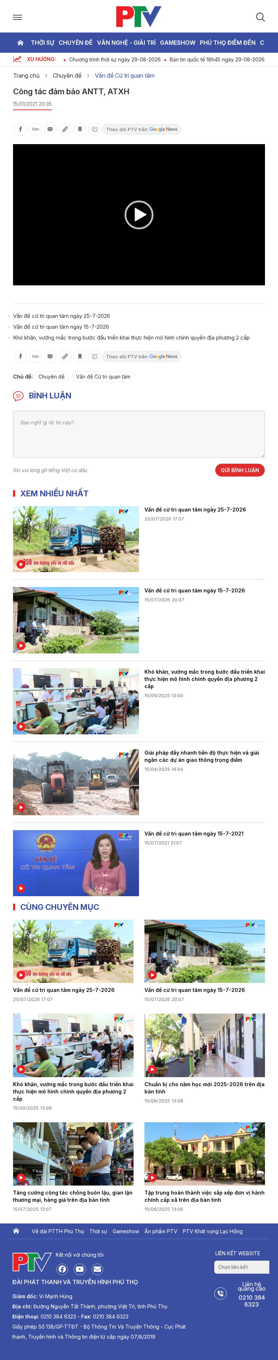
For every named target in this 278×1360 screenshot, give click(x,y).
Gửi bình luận (240, 470)
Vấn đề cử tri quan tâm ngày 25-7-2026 (61, 315)
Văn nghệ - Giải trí (126, 42)
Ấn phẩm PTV (160, 1231)
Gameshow (177, 42)
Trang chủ (20, 42)
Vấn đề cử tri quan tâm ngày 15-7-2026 (61, 326)
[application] (139, 214)
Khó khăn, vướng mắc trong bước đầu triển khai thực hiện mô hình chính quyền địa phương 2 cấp (131, 337)
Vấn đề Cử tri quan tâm (125, 75)
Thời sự (42, 42)
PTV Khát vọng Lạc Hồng (213, 1231)
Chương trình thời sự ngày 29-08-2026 (115, 59)
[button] (139, 214)
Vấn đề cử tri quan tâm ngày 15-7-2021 (194, 833)
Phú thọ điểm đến (228, 42)
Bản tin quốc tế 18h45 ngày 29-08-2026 (217, 59)
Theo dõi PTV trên (127, 129)
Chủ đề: (23, 376)
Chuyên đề (76, 42)
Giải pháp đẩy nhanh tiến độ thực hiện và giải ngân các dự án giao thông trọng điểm (201, 756)
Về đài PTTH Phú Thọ (58, 1231)
